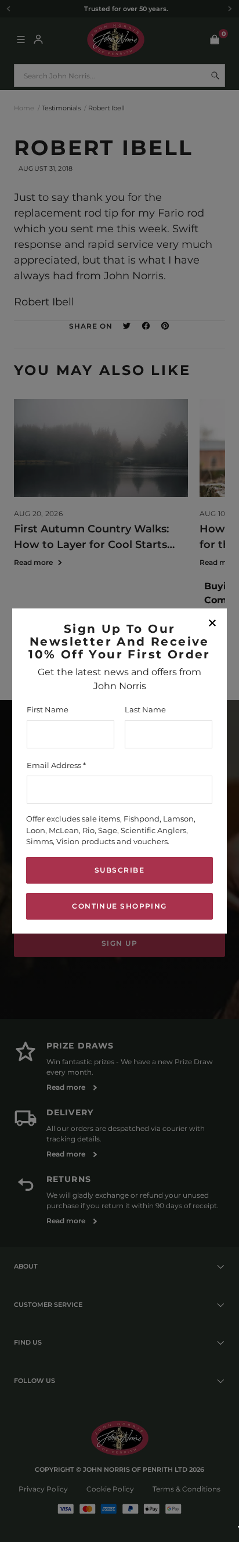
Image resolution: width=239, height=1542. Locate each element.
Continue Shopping (119, 906)
